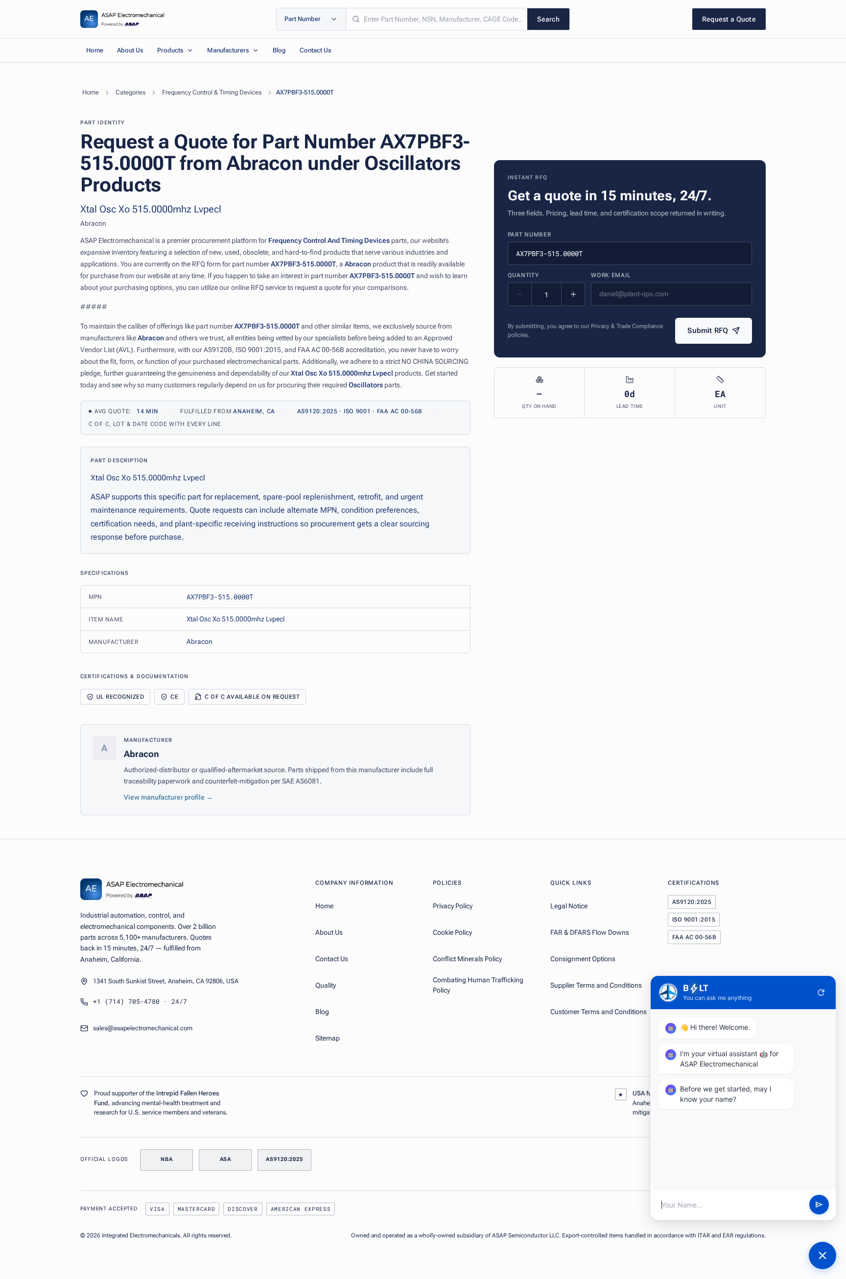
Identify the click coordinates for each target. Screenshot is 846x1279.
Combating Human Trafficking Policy (478, 985)
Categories (130, 92)
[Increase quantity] (573, 294)
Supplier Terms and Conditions (596, 985)
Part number (529, 234)
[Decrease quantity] (520, 294)
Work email (611, 275)
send (819, 1205)
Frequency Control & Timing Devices (211, 92)
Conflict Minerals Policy (467, 959)
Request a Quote (729, 19)
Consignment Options (582, 959)
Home (94, 50)
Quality (325, 985)
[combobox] (436, 19)
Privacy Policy (452, 906)
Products (170, 50)
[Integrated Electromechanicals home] (122, 19)
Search (548, 19)
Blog (279, 50)
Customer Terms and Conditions (598, 1012)
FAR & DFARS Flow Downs (589, 932)
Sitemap (327, 1038)
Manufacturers (228, 50)
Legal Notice (569, 906)
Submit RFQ (707, 330)
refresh (821, 992)
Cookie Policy (452, 932)
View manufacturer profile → (168, 797)
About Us (130, 50)
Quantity (523, 275)
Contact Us (315, 50)
